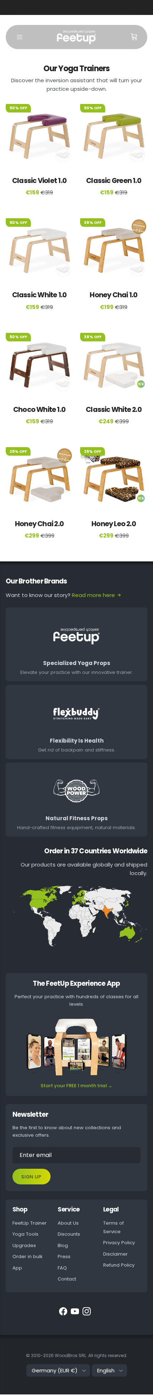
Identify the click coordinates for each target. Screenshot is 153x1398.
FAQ (62, 1268)
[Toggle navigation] (19, 37)
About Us (68, 1223)
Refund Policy (118, 1265)
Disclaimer (115, 1254)
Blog (63, 1245)
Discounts (69, 1234)
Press (64, 1256)
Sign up (31, 1176)
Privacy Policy (119, 1242)
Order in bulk (27, 1256)
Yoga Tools (25, 1234)
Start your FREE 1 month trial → (76, 1085)
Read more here (93, 595)
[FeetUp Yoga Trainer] (76, 37)
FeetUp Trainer (29, 1223)
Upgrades (24, 1245)
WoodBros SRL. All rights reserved (90, 1355)
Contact (67, 1279)
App (17, 1268)
